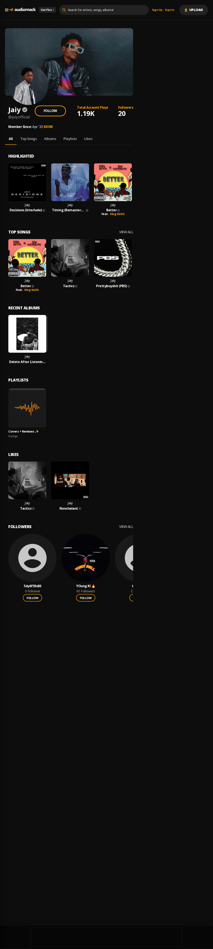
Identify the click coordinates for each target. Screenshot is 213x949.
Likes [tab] (88, 138)
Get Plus (47, 10)
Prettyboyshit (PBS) (111, 286)
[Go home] (22, 10)
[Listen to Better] (113, 182)
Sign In (169, 10)
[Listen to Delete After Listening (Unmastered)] (27, 334)
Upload (196, 9)
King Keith (117, 214)
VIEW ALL (126, 232)
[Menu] (6, 10)
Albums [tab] (50, 138)
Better (111, 210)
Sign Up (157, 10)
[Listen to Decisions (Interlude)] (27, 182)
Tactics (68, 286)
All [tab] (11, 138)
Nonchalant (68, 508)
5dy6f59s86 (32, 586)
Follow (50, 110)
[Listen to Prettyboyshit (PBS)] (113, 258)
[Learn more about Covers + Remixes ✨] (27, 409)
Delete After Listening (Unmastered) (27, 362)
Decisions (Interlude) (26, 210)
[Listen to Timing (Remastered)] (70, 182)
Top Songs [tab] (28, 138)
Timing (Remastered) (68, 210)
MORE (48, 126)
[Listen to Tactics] (70, 258)
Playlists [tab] (70, 138)
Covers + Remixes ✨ (23, 431)
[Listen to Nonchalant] (70, 480)
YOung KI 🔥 (85, 586)
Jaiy (27, 205)
